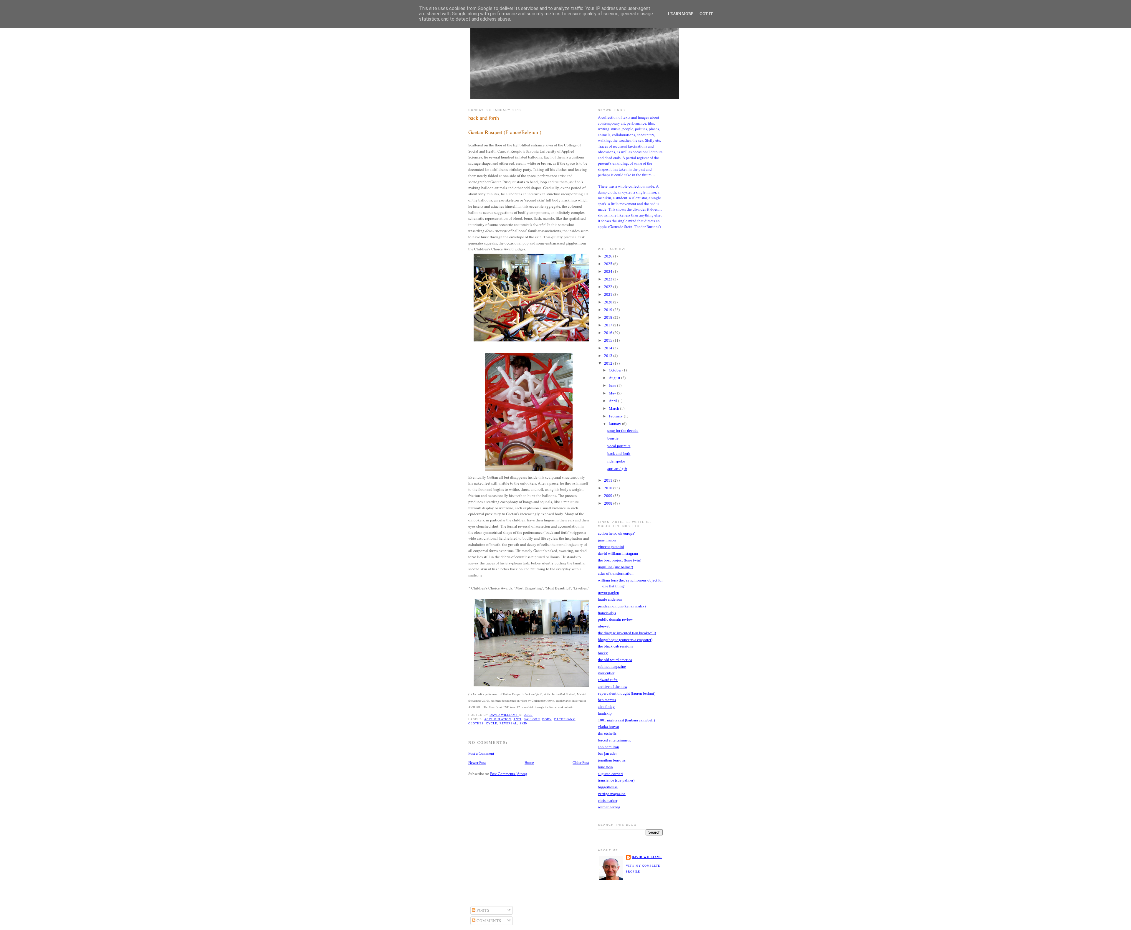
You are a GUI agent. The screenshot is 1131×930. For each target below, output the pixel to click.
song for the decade (622, 430)
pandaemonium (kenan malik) (622, 606)
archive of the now (612, 686)
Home (529, 762)
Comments (488, 920)
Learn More (681, 13)
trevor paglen (608, 592)
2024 (608, 271)
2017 (608, 325)
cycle (491, 723)
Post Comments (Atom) (508, 774)
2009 (608, 495)
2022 (608, 287)
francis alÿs (607, 613)
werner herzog (609, 807)
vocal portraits (618, 446)
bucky (603, 653)
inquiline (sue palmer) (615, 567)
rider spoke (616, 461)
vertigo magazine (612, 794)
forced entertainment (614, 740)
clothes (476, 723)
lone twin (605, 767)
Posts (482, 910)
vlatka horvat (608, 726)
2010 (608, 488)
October (615, 370)
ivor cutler (606, 673)
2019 (608, 310)
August (615, 378)
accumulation (497, 719)
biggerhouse (608, 787)
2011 (608, 480)
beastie (613, 438)
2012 (608, 363)
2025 (608, 264)
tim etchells (607, 733)
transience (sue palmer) (616, 780)
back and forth (618, 453)
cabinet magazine (612, 666)
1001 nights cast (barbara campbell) (626, 720)
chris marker (607, 800)
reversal (508, 723)
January (615, 424)
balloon (532, 719)
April (613, 401)
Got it (706, 13)
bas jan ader (607, 753)
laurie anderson (610, 599)
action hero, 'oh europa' (616, 533)
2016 (608, 333)
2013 (608, 356)
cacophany (564, 719)
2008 (608, 503)
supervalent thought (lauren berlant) (626, 693)
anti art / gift (617, 469)
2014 (608, 348)
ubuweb (604, 626)
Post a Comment (481, 753)
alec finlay (606, 706)
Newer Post (477, 762)
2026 (608, 256)
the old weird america (615, 660)
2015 (608, 340)
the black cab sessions (615, 646)
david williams (647, 857)
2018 (608, 317)
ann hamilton (608, 747)
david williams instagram (618, 553)
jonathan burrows (612, 760)
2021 (608, 294)
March (614, 408)
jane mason (607, 540)
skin (524, 723)
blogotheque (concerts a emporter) (625, 639)
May (613, 393)
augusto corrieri (610, 774)
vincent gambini (611, 546)
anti (517, 719)
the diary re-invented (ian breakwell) (627, 633)
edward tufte (608, 680)
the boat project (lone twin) (619, 560)
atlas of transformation (616, 573)
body (547, 719)
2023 (608, 279)
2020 (608, 302)
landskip (605, 713)
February (616, 416)
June (613, 385)
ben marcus (607, 700)
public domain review (615, 619)
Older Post (581, 762)
